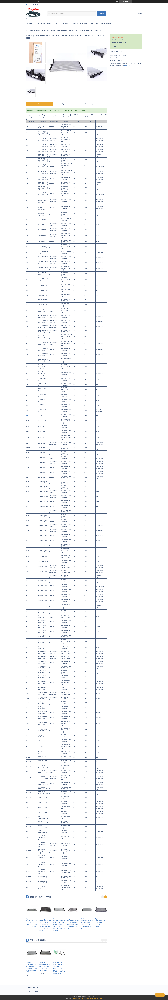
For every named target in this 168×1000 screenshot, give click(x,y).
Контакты (94, 23)
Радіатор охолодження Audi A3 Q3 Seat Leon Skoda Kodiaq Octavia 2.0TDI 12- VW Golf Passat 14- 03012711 (59, 924)
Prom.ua (93, 996)
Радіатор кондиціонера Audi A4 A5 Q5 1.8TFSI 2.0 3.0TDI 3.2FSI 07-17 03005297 (31, 922)
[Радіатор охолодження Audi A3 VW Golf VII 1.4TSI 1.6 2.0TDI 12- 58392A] (45, 952)
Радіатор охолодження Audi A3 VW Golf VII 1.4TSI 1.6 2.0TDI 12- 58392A (45, 966)
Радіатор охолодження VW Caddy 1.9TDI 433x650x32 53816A (100, 922)
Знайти (101, 13)
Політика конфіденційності (94, 998)
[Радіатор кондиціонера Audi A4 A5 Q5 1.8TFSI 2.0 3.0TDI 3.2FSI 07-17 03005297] (32, 909)
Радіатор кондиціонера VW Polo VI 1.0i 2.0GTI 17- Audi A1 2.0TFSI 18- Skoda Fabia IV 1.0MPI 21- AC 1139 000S (45, 924)
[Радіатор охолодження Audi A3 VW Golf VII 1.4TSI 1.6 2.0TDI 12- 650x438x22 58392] (87, 909)
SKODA (28, 752)
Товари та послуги (34, 30)
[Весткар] (36, 12)
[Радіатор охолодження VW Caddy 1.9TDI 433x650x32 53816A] (101, 909)
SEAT (28, 415)
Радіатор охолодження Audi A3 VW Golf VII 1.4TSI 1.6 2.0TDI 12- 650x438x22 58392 (87, 923)
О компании (106, 23)
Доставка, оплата (62, 23)
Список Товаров (43, 23)
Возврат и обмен (79, 23)
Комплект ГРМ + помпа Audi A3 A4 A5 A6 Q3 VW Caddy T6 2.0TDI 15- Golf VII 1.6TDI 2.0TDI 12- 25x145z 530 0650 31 (59, 968)
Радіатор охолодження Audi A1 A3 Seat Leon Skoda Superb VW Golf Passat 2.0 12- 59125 (73, 923)
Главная (29, 23)
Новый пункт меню (33, 991)
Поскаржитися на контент (79, 998)
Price (43, 30)
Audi (48, 110)
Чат (161, 995)
